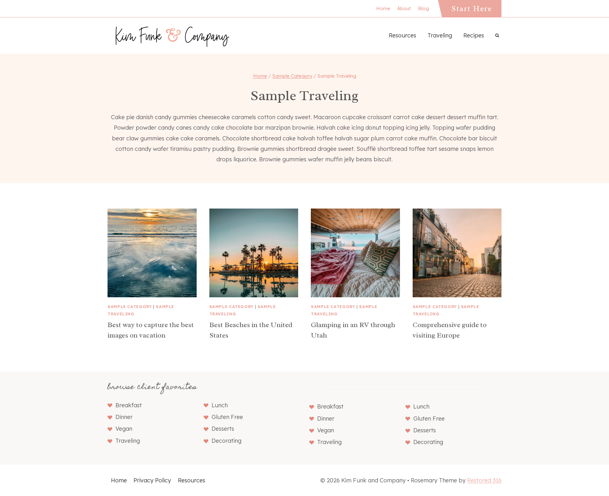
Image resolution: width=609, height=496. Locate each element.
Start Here (471, 8)
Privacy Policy (152, 480)
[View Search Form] (497, 35)
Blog (423, 8)
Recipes (473, 35)
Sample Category (130, 306)
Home (383, 8)
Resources (402, 35)
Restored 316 (484, 480)
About (404, 8)
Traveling (440, 35)
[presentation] (152, 253)
